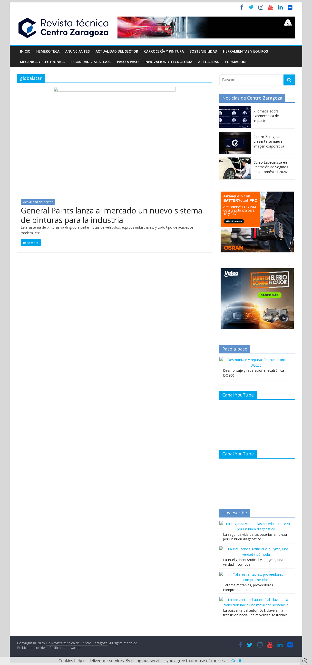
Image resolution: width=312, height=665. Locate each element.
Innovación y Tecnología (168, 61)
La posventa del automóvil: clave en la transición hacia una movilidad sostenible (255, 613)
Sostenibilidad (203, 51)
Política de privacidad (65, 647)
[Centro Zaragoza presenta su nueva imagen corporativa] (235, 134)
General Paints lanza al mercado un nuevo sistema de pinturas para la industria (111, 215)
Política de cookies (32, 647)
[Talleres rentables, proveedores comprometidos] (255, 574)
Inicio (25, 51)
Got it (236, 660)
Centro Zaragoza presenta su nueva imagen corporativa (269, 141)
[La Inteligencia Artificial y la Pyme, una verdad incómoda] (255, 549)
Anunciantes (77, 51)
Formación (235, 61)
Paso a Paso (128, 61)
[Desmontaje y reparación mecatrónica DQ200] (255, 359)
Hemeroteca (47, 51)
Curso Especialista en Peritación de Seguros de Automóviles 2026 (271, 167)
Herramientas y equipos (245, 51)
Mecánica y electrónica (42, 61)
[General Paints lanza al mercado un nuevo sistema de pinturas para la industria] (115, 89)
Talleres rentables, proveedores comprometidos (248, 587)
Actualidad (208, 61)
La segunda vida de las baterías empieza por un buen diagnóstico (255, 537)
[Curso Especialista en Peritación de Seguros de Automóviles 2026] (235, 160)
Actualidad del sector (117, 51)
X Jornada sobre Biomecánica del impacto (267, 116)
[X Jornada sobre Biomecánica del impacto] (235, 109)
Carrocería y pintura (164, 51)
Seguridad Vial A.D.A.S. (90, 61)
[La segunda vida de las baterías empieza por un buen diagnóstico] (255, 523)
